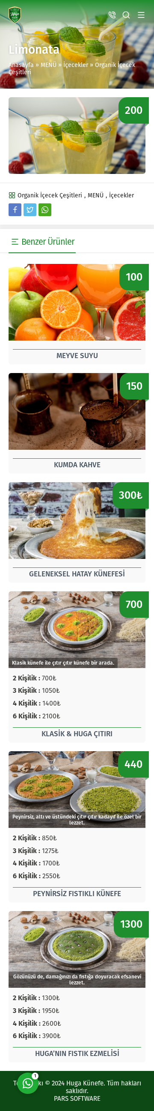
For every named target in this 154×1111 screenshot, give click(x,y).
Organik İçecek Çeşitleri (50, 195)
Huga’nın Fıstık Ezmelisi (77, 1053)
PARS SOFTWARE (77, 1098)
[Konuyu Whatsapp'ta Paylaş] (44, 209)
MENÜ (48, 65)
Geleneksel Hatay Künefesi (77, 574)
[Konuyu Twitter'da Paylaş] (30, 209)
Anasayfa (21, 65)
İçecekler (75, 65)
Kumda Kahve (77, 464)
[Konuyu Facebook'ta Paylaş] (15, 209)
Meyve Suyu (77, 355)
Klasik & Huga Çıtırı (77, 733)
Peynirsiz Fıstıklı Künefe (77, 893)
